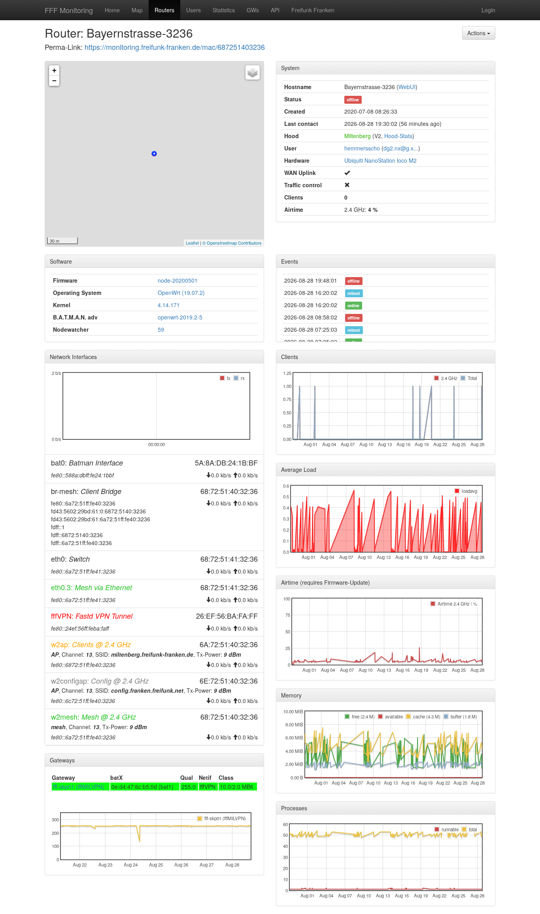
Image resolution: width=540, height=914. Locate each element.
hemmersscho (362, 148)
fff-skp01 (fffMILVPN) (78, 786)
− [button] (54, 80)
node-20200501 (178, 280)
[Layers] (252, 72)
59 (161, 329)
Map (137, 10)
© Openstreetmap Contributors (232, 242)
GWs (253, 10)
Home (112, 10)
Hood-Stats (398, 136)
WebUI (406, 87)
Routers (164, 10)
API (275, 10)
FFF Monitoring (69, 10)
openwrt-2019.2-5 (180, 317)
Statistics (224, 10)
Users (193, 10)
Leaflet (192, 242)
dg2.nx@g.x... (400, 148)
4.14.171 (169, 305)
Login (488, 10)
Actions (477, 33)
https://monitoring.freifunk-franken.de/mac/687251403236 (175, 47)
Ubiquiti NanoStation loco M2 (380, 160)
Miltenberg (357, 136)
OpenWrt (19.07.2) (181, 292)
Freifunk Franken (312, 10)
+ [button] (54, 70)
